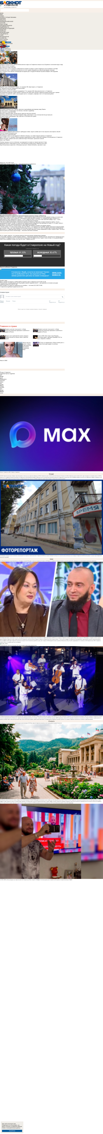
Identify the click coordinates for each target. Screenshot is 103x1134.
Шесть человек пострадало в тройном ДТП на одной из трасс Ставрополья (18, 281)
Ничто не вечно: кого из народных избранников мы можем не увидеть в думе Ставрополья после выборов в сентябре (29, 68)
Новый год (11, 286)
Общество (2, 162)
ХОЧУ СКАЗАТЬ (4, 39)
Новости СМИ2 (3, 360)
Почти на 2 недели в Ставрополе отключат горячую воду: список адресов (68, 637)
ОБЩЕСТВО (3, 29)
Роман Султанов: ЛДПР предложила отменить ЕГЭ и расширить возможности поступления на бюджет (69, 717)
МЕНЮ (1, 13)
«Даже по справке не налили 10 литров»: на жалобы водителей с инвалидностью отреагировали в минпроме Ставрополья (72, 560)
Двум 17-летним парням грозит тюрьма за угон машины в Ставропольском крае (53, 879)
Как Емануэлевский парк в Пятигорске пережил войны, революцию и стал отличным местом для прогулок (26, 114)
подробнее (12, 373)
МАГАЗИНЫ (8, 49)
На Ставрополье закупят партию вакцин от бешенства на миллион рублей (50, 478)
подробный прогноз (4, 373)
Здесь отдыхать (4, 95)
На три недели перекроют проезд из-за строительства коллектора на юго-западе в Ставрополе (63, 555)
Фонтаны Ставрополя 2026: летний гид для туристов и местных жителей (18, 113)
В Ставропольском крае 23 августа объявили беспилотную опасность (20, 478)
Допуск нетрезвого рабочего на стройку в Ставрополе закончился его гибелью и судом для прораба (73, 719)
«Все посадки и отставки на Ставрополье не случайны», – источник (16, 285)
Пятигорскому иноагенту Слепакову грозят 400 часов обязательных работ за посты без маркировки (53, 802)
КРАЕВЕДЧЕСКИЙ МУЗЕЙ (6, 21)
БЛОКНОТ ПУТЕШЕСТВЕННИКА (8, 17)
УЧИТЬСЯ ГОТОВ (8, 43)
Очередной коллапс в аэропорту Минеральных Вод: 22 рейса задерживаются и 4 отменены (67, 640)
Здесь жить (3, 72)
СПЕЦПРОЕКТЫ (4, 34)
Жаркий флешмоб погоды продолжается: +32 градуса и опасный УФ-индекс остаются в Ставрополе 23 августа (23, 560)
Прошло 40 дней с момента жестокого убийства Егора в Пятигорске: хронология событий (22, 138)
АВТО (1, 14)
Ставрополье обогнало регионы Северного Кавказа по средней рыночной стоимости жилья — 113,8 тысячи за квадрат (45, 639)
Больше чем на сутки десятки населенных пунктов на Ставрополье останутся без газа (54, 477)
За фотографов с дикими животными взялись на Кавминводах (39, 719)
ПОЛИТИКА (3, 31)
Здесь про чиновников (5, 50)
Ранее (14, 301)
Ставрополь (3, 286)
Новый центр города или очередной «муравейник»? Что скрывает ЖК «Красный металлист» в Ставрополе (26, 91)
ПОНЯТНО (12, 1131)
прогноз (16, 286)
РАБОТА (9, 42)
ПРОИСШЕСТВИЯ (4, 32)
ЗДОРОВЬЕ (3, 18)
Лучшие (8, 301)
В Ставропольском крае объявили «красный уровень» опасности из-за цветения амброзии (20, 475)
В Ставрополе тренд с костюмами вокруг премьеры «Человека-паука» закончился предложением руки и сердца (27, 801)
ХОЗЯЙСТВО (3, 38)
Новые (2, 301)
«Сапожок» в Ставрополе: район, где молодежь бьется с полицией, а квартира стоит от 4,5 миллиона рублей (27, 93)
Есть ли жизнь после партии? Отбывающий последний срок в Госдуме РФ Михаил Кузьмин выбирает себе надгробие (29, 71)
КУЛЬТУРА (2, 23)
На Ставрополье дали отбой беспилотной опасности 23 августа (52, 475)
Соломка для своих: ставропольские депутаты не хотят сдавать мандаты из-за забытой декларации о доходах (27, 70)
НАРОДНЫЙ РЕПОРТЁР (6, 25)
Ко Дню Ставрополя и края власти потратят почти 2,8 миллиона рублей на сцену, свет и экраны (27, 640)
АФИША (2, 16)
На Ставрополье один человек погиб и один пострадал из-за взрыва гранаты (82, 475)
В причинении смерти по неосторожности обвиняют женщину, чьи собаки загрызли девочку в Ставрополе (26, 135)
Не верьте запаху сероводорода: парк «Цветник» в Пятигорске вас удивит (18, 116)
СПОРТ (2, 35)
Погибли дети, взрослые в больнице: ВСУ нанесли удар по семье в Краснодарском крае (19, 645)
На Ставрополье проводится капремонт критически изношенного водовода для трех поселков (73, 801)
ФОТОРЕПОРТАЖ (4, 36)
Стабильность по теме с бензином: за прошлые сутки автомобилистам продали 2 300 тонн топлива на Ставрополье (75, 716)
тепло (21, 286)
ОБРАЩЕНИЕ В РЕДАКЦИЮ (7, 28)
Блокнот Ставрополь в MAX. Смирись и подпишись (10, 472)
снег (19, 286)
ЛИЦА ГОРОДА (4, 24)
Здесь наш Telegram (5, 140)
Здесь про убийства (5, 117)
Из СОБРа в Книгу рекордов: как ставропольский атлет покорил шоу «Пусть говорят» (18, 879)
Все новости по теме (5, 67)
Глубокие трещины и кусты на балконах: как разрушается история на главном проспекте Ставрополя (21, 555)
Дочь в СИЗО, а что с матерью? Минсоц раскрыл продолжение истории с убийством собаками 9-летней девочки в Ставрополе (31, 137)
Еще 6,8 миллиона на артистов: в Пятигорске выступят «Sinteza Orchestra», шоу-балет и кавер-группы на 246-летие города (26, 716)
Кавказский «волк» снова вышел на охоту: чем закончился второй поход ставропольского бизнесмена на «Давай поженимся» (26, 637)
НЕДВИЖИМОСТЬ (4, 27)
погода (7, 286)
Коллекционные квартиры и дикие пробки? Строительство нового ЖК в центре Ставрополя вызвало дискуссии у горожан (29, 92)
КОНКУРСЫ (3, 20)
